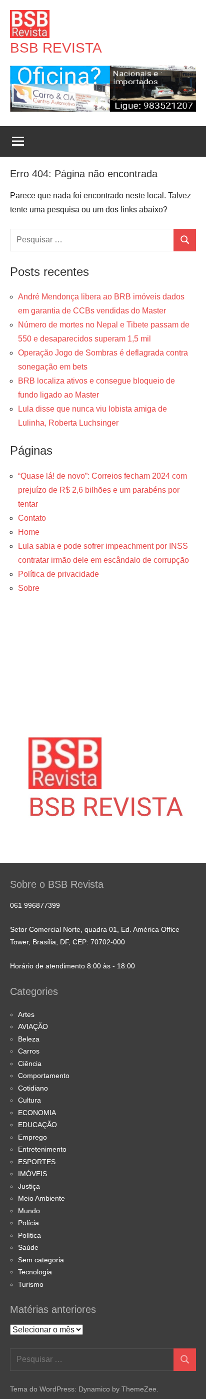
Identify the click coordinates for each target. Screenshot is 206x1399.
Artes (26, 1014)
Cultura (29, 1100)
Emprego (32, 1137)
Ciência (30, 1064)
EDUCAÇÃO (37, 1125)
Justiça (29, 1186)
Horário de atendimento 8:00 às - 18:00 (72, 966)
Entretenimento (42, 1149)
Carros (29, 1051)
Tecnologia (35, 1272)
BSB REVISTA (56, 48)
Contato (32, 518)
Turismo (31, 1284)
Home (29, 532)
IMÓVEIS (32, 1174)
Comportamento (44, 1076)
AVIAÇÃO (33, 1026)
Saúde (28, 1247)
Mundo (29, 1211)
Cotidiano (33, 1088)
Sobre (29, 588)
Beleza (29, 1039)
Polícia (28, 1223)
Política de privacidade (58, 574)
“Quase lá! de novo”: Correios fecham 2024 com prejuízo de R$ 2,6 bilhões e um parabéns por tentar (102, 490)
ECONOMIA (37, 1113)
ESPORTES (37, 1162)
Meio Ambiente (41, 1198)
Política (29, 1235)
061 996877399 (35, 905)
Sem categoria (41, 1260)
